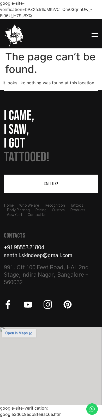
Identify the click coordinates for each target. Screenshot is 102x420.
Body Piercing (18, 210)
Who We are (29, 205)
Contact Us (37, 215)
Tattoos (76, 205)
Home (9, 205)
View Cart (14, 215)
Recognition (55, 205)
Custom (58, 210)
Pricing (40, 210)
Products (77, 210)
